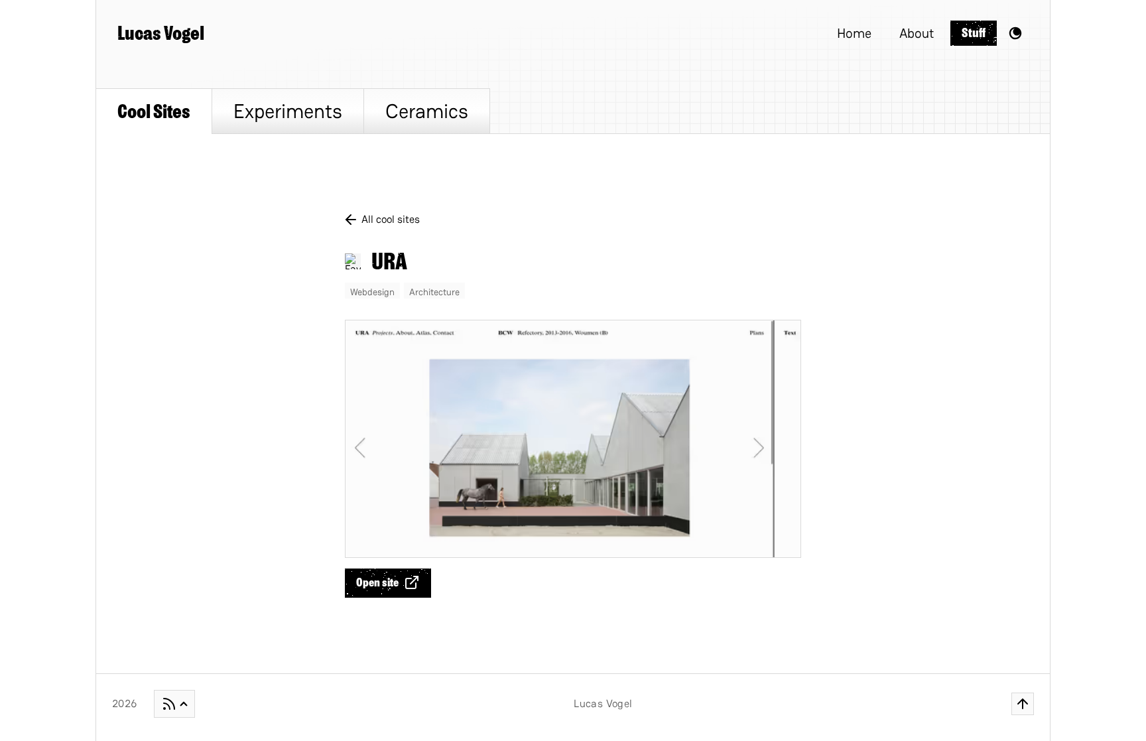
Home (854, 33)
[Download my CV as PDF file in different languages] (174, 704)
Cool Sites (153, 111)
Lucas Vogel (160, 33)
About (916, 33)
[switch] (1015, 33)
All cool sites (390, 219)
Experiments (287, 111)
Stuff (974, 33)
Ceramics (426, 111)
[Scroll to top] (1022, 704)
